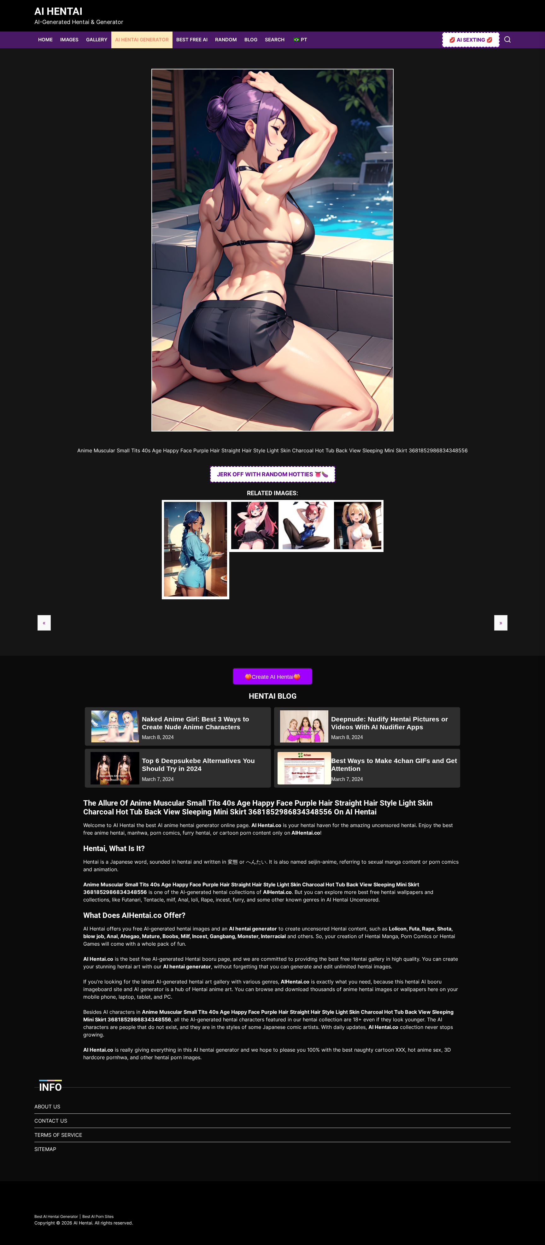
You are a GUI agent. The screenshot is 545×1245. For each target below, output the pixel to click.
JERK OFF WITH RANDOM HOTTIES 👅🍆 (272, 474)
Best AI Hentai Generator (56, 1216)
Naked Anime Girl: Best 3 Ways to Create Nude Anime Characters (195, 723)
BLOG (250, 40)
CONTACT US (50, 1121)
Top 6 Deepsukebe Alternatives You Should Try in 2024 (198, 764)
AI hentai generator (253, 928)
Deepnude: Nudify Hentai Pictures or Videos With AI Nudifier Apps (389, 723)
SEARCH (274, 40)
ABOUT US (47, 1106)
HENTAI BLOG (272, 696)
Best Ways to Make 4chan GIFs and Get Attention (394, 764)
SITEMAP (45, 1149)
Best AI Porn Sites (98, 1216)
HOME (45, 40)
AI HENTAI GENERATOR (142, 40)
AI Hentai (58, 11)
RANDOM (226, 40)
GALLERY (97, 40)
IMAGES (69, 40)
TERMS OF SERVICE (58, 1135)
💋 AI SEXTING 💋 (471, 40)
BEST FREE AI (192, 40)
